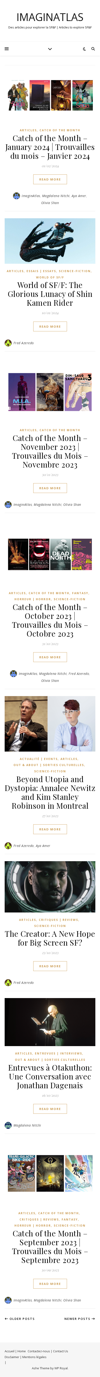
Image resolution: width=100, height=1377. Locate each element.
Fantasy (80, 593)
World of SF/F (50, 277)
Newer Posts (78, 1319)
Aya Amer (79, 196)
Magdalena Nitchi (56, 196)
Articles (28, 130)
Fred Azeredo (23, 343)
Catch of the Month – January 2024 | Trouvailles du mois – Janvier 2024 (50, 147)
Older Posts (21, 1319)
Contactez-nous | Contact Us (48, 1351)
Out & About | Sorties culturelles (48, 765)
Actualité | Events (39, 759)
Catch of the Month (60, 130)
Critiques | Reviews (58, 920)
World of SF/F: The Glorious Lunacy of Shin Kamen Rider (50, 294)
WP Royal (61, 1368)
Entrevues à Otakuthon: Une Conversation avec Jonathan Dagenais (50, 1076)
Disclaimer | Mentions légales (26, 1357)
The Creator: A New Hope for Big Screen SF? (50, 937)
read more (50, 179)
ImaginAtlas (50, 17)
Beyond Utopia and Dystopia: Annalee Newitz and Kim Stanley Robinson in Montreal (50, 792)
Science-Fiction (75, 271)
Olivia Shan (50, 203)
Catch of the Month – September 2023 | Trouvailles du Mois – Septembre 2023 (50, 1246)
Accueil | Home (15, 1351)
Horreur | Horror (32, 599)
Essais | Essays (41, 271)
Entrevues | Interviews (58, 1053)
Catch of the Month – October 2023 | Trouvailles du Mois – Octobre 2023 (50, 620)
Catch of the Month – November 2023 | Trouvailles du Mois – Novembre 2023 (50, 451)
